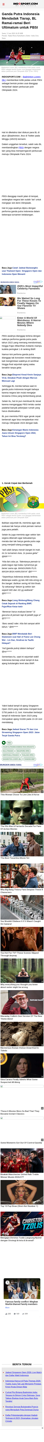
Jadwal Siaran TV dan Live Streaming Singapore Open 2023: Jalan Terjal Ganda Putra (21, 732)
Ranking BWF (29, 759)
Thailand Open (28, 755)
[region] (22, 1436)
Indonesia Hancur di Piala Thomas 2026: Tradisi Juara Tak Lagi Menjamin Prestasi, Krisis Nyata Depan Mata (23, 1384)
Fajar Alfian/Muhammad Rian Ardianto (18, 747)
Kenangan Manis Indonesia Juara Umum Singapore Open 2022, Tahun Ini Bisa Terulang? (20, 433)
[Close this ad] (42, 1428)
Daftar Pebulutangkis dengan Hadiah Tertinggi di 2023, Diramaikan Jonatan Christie (21, 1418)
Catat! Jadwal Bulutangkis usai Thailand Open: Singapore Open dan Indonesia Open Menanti (22, 271)
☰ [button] (3, 4)
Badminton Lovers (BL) (12, 759)
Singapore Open (23, 751)
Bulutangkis (8, 751)
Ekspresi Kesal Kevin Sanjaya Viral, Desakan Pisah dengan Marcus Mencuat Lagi (21, 377)
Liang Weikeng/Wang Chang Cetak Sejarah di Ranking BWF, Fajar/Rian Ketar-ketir (20, 603)
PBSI (21, 147)
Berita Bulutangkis (11, 755)
